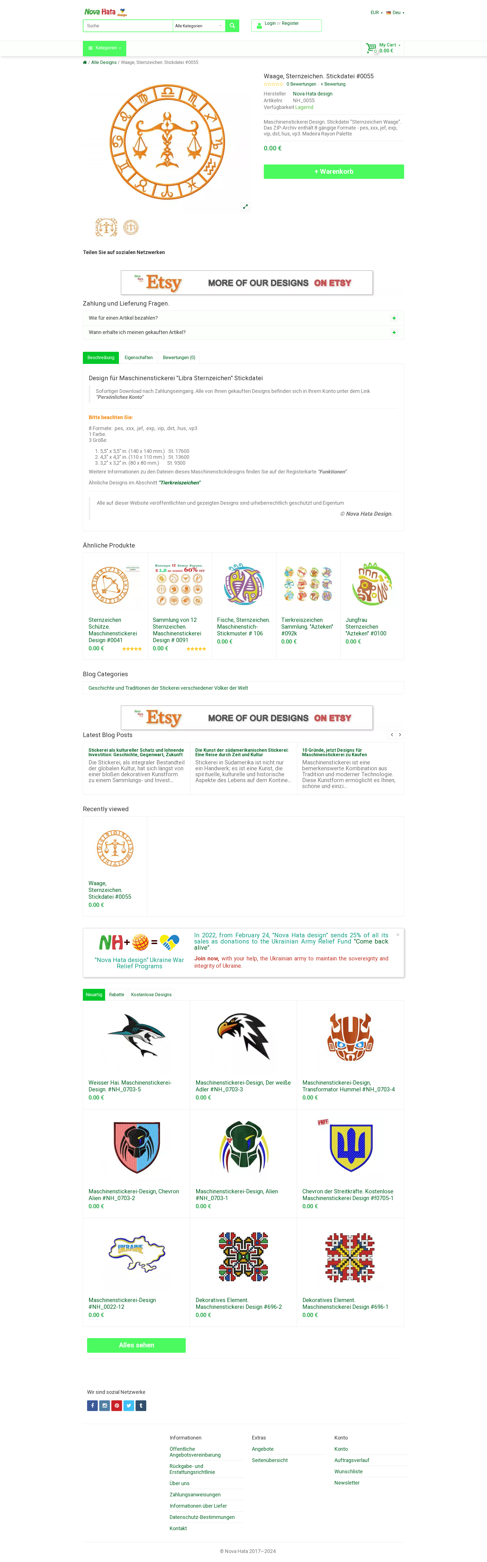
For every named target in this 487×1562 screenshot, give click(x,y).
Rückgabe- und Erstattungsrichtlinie (192, 1469)
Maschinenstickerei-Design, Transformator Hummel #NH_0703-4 (348, 1086)
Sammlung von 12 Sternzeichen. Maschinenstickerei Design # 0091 (177, 630)
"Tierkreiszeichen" (179, 483)
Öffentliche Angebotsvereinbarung (195, 1452)
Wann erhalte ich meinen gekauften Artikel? (137, 332)
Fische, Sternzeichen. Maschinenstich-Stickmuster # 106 (243, 627)
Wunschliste (349, 1471)
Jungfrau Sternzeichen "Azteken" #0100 (366, 627)
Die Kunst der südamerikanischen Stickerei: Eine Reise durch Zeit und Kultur (242, 752)
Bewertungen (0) (179, 357)
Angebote (263, 1449)
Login (270, 23)
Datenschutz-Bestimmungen (202, 1517)
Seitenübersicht (270, 1460)
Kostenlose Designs (151, 994)
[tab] (243, 318)
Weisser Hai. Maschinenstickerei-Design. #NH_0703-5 (130, 1086)
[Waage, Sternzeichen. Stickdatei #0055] (245, 207)
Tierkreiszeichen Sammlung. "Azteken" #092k (307, 627)
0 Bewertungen (301, 84)
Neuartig (94, 994)
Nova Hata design (313, 94)
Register (290, 23)
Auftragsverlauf (352, 1460)
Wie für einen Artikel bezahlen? (123, 318)
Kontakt (178, 1528)
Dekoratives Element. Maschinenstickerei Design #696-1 (345, 1303)
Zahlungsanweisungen (195, 1495)
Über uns (180, 1483)
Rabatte (116, 994)
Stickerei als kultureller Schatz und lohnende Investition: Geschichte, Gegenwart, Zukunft (136, 752)
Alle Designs (104, 62)
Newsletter (347, 1483)
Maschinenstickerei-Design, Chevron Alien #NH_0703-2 (133, 1194)
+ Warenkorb (334, 171)
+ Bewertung (333, 84)
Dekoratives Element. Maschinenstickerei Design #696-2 (239, 1303)
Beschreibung (100, 357)
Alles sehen (136, 1345)
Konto (341, 1449)
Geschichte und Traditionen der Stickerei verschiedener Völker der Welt (168, 688)
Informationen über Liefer (198, 1506)
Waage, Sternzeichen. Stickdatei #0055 (159, 62)
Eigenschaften (139, 357)
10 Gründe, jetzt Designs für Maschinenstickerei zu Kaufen (334, 752)
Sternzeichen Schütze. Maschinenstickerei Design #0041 (112, 630)
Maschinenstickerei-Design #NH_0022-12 (122, 1303)
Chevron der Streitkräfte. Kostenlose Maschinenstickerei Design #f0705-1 (348, 1194)
